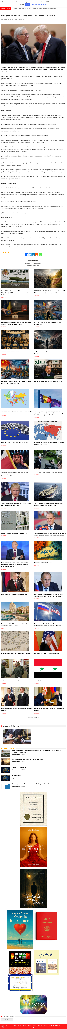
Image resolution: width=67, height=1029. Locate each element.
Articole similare (32, 261)
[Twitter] (30, 254)
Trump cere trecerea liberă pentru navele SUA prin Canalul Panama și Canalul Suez (16, 504)
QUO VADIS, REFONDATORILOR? (10, 352)
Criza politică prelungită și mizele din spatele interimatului (47, 323)
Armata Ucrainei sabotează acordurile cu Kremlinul (16, 653)
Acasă (2, 13)
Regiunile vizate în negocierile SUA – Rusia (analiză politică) (49, 709)
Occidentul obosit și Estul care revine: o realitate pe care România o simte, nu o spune (16, 412)
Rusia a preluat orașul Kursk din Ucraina (13, 681)
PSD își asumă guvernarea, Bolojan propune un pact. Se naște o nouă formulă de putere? (16, 323)
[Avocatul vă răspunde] (17, 736)
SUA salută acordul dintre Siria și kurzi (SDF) (47, 681)
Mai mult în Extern (33, 265)
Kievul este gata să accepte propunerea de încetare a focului (17, 709)
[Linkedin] (33, 254)
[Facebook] (26, 254)
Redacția (40, 1025)
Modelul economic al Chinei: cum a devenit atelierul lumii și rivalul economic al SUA (38, 8)
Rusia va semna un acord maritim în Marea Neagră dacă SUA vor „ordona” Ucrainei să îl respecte (48, 595)
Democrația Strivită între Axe (43, 562)
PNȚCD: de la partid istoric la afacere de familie (48, 381)
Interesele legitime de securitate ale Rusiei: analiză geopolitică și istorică (49, 443)
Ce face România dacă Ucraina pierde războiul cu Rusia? (48, 353)
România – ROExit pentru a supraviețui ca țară (14, 442)
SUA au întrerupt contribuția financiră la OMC (14, 533)
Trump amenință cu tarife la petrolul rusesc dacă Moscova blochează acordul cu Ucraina (48, 504)
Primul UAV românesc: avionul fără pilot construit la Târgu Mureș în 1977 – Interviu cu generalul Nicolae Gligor (16, 292)
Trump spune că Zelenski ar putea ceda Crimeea (48, 472)
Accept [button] (27, 4)
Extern (7, 13)
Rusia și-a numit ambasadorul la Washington (14, 594)
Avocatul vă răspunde (11, 726)
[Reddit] (36, 254)
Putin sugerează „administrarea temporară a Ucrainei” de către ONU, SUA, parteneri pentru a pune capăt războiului (15, 564)
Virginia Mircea (16, 754)
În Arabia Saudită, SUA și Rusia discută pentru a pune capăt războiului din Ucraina (16, 624)
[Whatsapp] (40, 254)
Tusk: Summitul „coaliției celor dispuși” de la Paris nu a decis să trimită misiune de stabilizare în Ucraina (50, 534)
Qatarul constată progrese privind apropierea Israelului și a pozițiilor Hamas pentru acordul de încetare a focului (15, 474)
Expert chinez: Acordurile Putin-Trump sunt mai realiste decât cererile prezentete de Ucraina (48, 624)
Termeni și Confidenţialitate (39, 4)
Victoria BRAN (7, 19)
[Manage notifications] (2, 1026)
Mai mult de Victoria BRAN (33, 263)
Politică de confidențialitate (29, 1025)
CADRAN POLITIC (17, 1025)
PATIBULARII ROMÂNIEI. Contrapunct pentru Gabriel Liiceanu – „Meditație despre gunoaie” (49, 292)
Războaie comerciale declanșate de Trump (46, 653)
